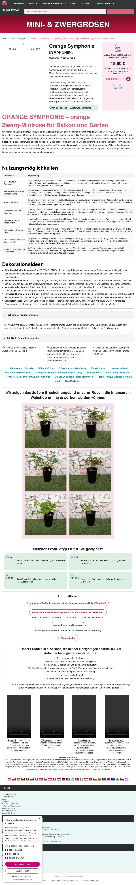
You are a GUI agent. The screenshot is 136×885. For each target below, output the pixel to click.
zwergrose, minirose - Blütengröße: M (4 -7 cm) (58, 372)
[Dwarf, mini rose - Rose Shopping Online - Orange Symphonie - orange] (126, 778)
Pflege (72, 3)
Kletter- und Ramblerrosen (11, 806)
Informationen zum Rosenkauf (68, 625)
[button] (22, 876)
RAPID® (61, 836)
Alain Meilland (72, 380)
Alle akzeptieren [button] (22, 864)
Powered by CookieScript (23, 880)
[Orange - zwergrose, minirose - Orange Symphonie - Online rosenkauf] (63, 778)
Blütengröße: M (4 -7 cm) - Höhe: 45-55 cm (108, 372)
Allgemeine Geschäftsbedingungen (65, 880)
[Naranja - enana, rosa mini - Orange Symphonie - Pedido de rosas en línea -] (18, 778)
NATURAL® (66, 834)
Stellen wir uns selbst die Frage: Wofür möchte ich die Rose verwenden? (68, 612)
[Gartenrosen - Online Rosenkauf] (120, 11)
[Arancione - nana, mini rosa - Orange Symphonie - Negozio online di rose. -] (36, 778)
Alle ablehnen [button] (22, 871)
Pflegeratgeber (68, 637)
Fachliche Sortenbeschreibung (22, 314)
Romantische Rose (9, 794)
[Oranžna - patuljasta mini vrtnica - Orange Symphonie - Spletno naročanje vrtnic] (45, 778)
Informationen (85, 3)
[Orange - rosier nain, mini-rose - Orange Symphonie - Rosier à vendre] (54, 778)
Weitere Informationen (30, 841)
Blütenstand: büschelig (22, 368)
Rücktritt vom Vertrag (90, 880)
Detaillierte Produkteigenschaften (23, 337)
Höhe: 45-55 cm (46, 368)
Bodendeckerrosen (9, 810)
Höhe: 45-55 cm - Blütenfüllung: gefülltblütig (28, 376)
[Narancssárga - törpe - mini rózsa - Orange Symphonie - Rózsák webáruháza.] (9, 778)
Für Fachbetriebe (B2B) (106, 3)
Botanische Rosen (8, 813)
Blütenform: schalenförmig (72, 368)
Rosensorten (33, 3)
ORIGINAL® (47, 827)
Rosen (5, 38)
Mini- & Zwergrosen (19, 38)
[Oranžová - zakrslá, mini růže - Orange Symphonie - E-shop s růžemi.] (23, 778)
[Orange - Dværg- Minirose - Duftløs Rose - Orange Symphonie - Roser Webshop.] (77, 778)
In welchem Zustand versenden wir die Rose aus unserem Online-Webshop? (68, 602)
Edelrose (5, 799)
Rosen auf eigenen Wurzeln (52, 3)
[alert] (22, 849)
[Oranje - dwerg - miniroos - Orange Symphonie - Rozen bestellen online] (59, 778)
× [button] (40, 818)
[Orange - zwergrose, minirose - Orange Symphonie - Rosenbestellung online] (50, 778)
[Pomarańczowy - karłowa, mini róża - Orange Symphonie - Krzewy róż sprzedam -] (32, 778)
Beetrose (5, 801)
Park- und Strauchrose (10, 803)
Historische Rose (8, 796)
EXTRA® (55, 829)
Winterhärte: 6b (98, 368)
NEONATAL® (56, 841)
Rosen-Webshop (18, 3)
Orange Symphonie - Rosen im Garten (74, 376)
